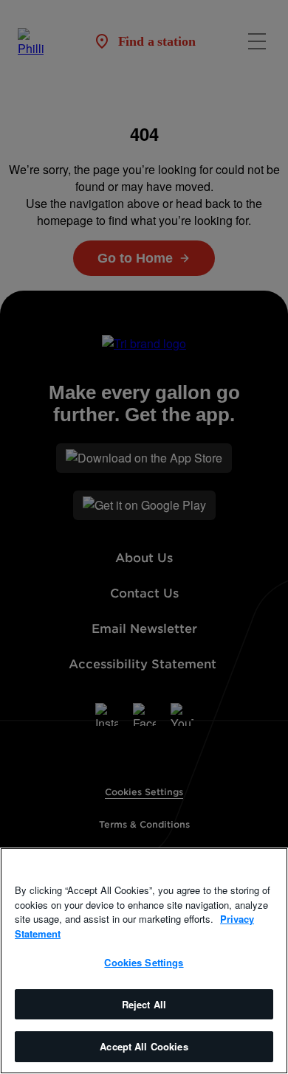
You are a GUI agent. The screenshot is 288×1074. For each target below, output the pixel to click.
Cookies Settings (143, 962)
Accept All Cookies (144, 1046)
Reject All (144, 1004)
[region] (144, 961)
